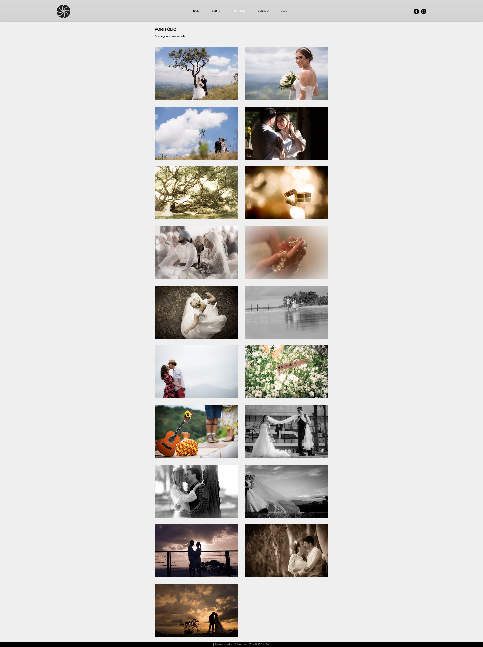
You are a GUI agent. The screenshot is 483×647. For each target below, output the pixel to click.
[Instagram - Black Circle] (423, 11)
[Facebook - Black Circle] (416, 11)
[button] (196, 73)
